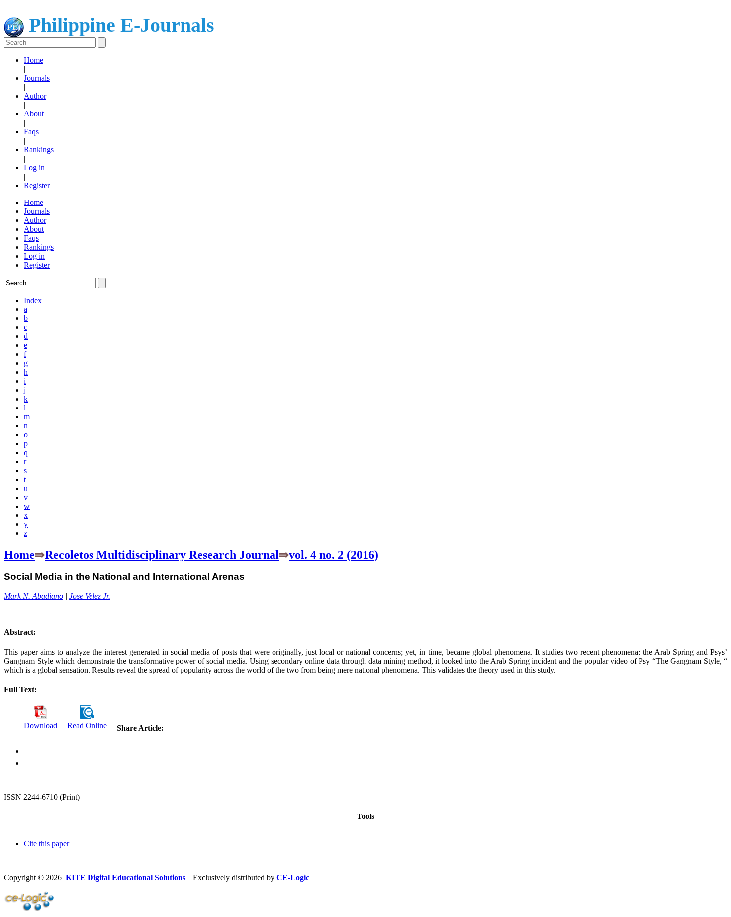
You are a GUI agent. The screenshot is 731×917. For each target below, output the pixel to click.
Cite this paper (46, 843)
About (34, 113)
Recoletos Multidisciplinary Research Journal (162, 554)
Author (35, 96)
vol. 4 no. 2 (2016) (333, 554)
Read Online (87, 725)
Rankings (39, 149)
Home (33, 60)
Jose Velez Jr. (89, 596)
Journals (37, 78)
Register (37, 185)
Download (40, 725)
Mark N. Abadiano (33, 596)
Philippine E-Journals (119, 25)
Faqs (31, 131)
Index (33, 300)
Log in (34, 167)
